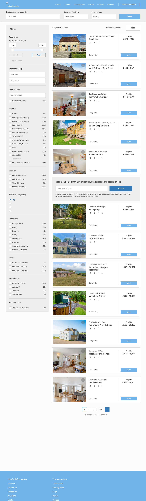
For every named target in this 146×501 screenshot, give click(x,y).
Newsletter (12, 496)
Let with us (12, 488)
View (129, 55)
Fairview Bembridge (98, 97)
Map (133, 28)
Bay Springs (94, 209)
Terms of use (57, 483)
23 (101, 410)
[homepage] (130, 481)
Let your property (129, 4)
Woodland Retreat (97, 296)
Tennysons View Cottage (100, 325)
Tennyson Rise (96, 382)
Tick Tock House (96, 238)
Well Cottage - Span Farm (101, 68)
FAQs (54, 492)
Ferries (91, 5)
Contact (100, 5)
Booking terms (58, 488)
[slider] (12, 50)
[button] (55, 46)
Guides (67, 5)
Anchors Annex (96, 154)
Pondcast (93, 39)
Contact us (12, 492)
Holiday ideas (79, 5)
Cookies (55, 500)
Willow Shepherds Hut (99, 126)
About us (11, 483)
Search (58, 5)
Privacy (55, 496)
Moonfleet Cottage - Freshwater (98, 268)
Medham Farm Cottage (99, 354)
